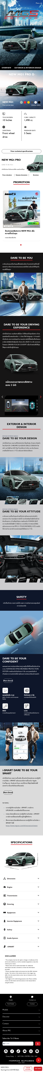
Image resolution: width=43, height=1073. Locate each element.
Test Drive (38, 1068)
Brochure (36, 175)
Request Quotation (21, 175)
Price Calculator (7, 175)
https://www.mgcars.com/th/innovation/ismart (22, 826)
